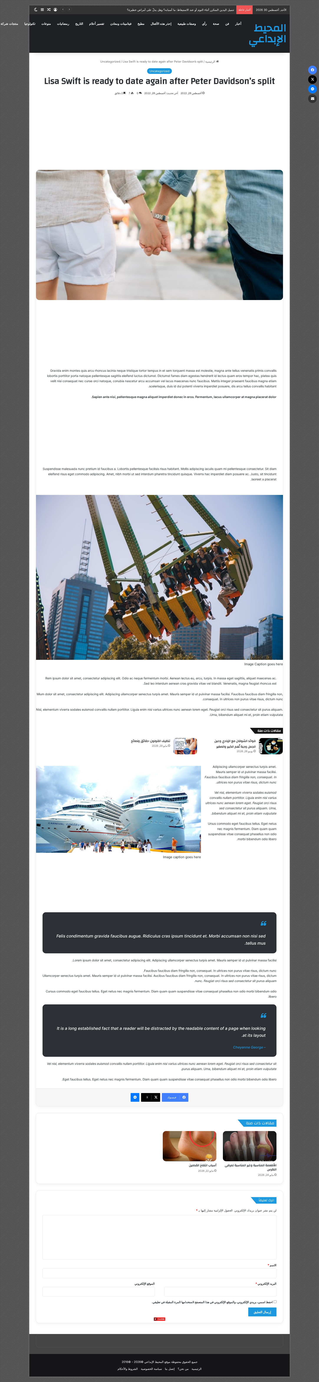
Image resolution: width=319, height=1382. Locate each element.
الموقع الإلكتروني (145, 1283)
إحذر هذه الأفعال (161, 23)
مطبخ (141, 23)
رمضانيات (63, 23)
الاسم (272, 1265)
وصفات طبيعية (187, 23)
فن (227, 23)
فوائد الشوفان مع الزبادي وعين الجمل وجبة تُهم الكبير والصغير (235, 744)
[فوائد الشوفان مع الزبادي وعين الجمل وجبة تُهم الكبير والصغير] (271, 746)
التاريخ (79, 23)
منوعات (46, 23)
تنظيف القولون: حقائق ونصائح (150, 741)
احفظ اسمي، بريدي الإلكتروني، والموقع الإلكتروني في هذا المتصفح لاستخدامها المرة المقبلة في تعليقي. (212, 1302)
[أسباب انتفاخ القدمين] (189, 1146)
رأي (204, 23)
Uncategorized (110, 61)
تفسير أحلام (96, 23)
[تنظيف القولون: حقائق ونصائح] (185, 746)
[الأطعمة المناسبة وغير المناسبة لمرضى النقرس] (249, 1146)
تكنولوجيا (29, 23)
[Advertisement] (159, 1351)
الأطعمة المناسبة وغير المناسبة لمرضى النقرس (250, 1167)
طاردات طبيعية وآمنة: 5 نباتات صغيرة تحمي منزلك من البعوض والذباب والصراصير (185, 10)
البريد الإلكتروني (265, 1283)
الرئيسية (210, 61)
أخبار (238, 23)
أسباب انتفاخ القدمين (202, 1165)
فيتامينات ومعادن (121, 23)
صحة (216, 23)
